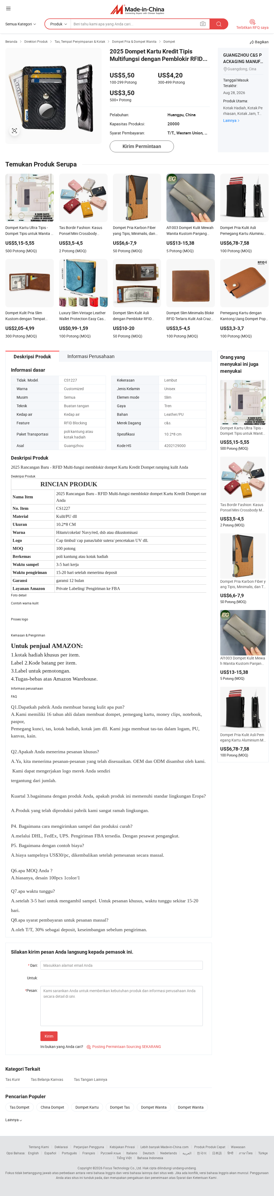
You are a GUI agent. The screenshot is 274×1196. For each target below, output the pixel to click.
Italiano (131, 1153)
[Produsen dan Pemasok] (137, 9)
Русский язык (111, 1153)
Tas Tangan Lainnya (90, 1079)
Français (88, 1153)
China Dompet (52, 1107)
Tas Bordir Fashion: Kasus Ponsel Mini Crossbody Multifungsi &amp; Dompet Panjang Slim (243, 507)
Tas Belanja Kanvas (47, 1079)
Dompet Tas (120, 1107)
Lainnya (230, 120)
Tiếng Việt (124, 1158)
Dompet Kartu (87, 1107)
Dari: (33, 965)
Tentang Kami (39, 1147)
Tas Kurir (12, 1079)
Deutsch (149, 1153)
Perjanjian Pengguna (89, 1147)
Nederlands (168, 1153)
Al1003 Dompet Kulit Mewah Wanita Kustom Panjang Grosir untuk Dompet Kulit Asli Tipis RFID (242, 660)
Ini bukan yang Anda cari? (61, 1046)
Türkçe (263, 1153)
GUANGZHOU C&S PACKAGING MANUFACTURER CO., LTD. (243, 61)
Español (50, 1153)
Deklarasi (61, 1147)
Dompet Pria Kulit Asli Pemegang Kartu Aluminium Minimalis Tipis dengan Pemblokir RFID (242, 737)
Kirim (49, 1036)
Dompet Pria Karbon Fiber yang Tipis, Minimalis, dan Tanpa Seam (243, 584)
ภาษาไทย (246, 1153)
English (33, 1153)
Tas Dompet (19, 1107)
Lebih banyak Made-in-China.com (164, 1147)
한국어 (202, 1153)
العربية (186, 1153)
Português (69, 1153)
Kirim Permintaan (142, 146)
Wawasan (238, 1147)
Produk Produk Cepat (209, 1147)
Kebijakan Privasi (122, 1147)
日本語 (217, 1153)
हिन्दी (230, 1153)
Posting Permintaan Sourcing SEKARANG (124, 1046)
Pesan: (31, 990)
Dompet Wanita (154, 1107)
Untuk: (32, 977)
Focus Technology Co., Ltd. (122, 1168)
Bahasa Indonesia (150, 1158)
